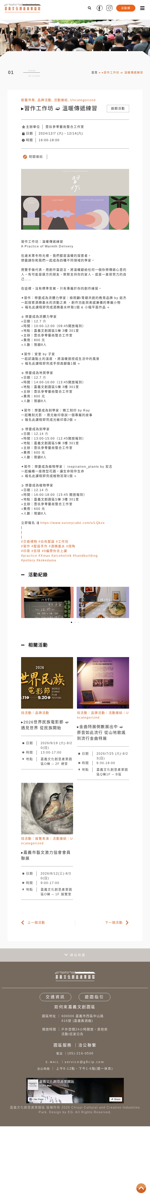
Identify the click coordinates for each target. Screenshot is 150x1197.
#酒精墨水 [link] (57, 549)
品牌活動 (45, 102)
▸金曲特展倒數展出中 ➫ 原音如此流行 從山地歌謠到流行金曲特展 (101, 735)
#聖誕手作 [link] (39, 549)
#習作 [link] (25, 549)
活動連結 (61, 102)
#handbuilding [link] (85, 558)
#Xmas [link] (44, 558)
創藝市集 (28, 102)
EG (70, 1115)
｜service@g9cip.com (75, 1065)
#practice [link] (29, 558)
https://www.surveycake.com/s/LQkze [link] (72, 525)
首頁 (94, 73)
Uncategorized (83, 102)
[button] (90, 8)
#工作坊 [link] (62, 544)
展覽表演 (42, 841)
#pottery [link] (28, 563)
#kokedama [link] (46, 563)
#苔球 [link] (36, 553)
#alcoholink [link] (61, 558)
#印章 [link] (25, 553)
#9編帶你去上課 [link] (54, 553)
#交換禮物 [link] (29, 544)
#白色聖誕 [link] (46, 544)
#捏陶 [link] (70, 549)
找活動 (26, 715)
